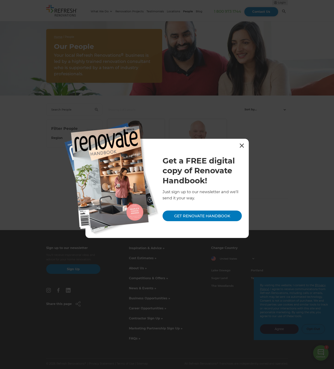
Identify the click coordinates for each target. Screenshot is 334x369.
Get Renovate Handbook (202, 215)
